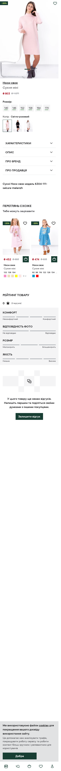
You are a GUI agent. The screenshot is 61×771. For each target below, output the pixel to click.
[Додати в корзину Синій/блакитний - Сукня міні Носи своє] (54, 259)
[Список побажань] (40, 766)
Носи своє (10, 82)
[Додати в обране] (55, 3)
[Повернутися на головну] (6, 766)
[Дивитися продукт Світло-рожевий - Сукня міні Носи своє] (16, 237)
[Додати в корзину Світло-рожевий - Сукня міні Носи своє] (26, 259)
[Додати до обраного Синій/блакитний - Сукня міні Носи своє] (53, 223)
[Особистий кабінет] (52, 766)
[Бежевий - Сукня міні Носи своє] (28, 126)
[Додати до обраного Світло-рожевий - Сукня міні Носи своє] (25, 223)
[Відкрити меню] (17, 766)
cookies (44, 725)
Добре (19, 756)
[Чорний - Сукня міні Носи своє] (17, 126)
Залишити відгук (29, 416)
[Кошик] (29, 766)
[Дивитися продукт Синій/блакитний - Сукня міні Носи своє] (44, 237)
